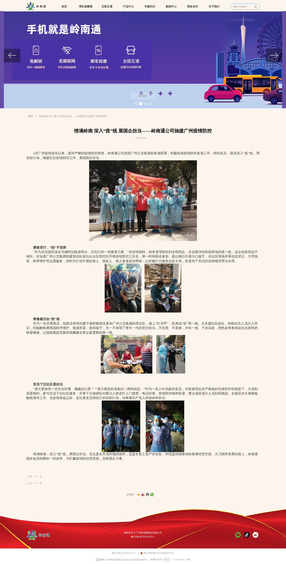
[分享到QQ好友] (147, 494)
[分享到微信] (152, 494)
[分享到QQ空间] (138, 494)
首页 (30, 116)
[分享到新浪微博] (143, 494)
